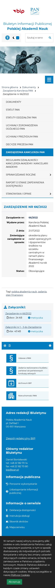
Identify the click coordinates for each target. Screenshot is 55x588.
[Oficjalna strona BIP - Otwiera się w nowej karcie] (19, 11)
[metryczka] (50, 345)
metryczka (36, 317)
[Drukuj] (5, 345)
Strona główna (10, 87)
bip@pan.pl (12, 469)
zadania (42, 291)
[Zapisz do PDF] (9, 345)
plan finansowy (14, 295)
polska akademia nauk (24, 291)
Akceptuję (15, 582)
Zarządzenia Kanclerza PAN (18, 90)
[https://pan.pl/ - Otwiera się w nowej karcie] (34, 11)
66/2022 (33, 217)
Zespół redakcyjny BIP (20, 438)
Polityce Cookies (20, 575)
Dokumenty (29, 87)
